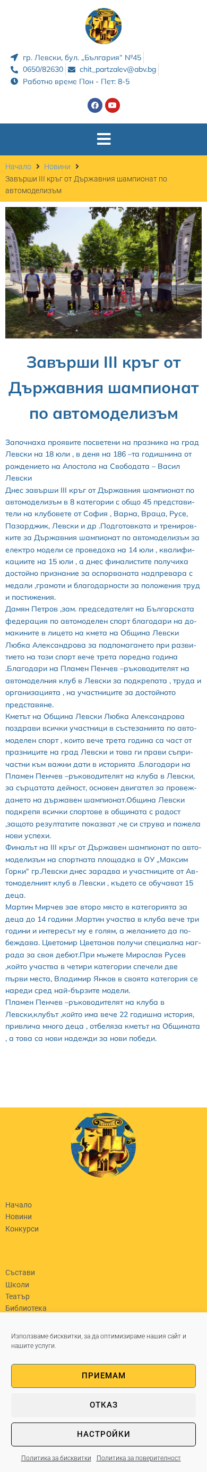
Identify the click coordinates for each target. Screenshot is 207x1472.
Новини (57, 166)
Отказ (104, 1405)
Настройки (104, 1434)
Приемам (104, 1375)
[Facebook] (95, 105)
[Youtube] (112, 105)
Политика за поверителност (139, 1458)
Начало (18, 166)
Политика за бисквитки (56, 1458)
